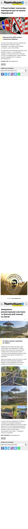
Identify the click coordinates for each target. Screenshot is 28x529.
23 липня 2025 (4, 15)
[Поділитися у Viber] (12, 74)
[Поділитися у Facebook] (2, 74)
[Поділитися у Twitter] (5, 74)
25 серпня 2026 (4, 319)
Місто (3, 64)
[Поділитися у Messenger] (15, 74)
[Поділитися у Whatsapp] (19, 74)
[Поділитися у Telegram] (9, 74)
